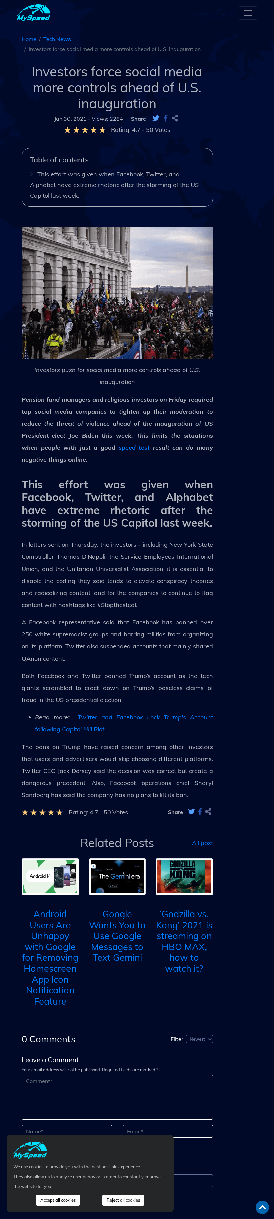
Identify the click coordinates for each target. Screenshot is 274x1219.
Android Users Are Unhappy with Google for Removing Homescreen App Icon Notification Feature (50, 957)
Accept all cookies (58, 1200)
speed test (134, 447)
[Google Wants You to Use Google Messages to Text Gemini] (117, 876)
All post (202, 842)
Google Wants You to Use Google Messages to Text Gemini (117, 935)
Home (29, 39)
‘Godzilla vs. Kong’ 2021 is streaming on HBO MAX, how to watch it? (184, 941)
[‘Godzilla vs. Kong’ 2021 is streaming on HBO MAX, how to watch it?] (184, 876)
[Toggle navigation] (248, 13)
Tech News (57, 39)
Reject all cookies (123, 1200)
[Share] (175, 118)
